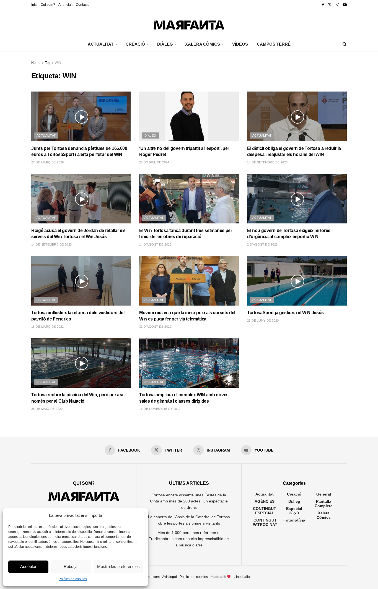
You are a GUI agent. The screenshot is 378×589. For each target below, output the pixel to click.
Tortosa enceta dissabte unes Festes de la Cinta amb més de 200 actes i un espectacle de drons (189, 501)
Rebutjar (71, 566)
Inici (34, 5)
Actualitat (46, 135)
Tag (47, 63)
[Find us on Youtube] (345, 5)
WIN (58, 63)
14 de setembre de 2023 (51, 244)
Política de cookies (73, 579)
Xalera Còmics (202, 44)
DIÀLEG (165, 44)
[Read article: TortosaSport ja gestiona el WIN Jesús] (297, 281)
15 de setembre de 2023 (267, 162)
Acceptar (28, 566)
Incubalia (243, 577)
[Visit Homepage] (189, 24)
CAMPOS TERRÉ (274, 44)
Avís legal (169, 577)
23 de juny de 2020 (263, 320)
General (323, 494)
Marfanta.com (149, 577)
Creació (294, 494)
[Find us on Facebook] (323, 5)
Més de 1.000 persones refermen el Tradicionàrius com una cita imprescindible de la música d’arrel (189, 538)
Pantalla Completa (324, 503)
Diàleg (150, 135)
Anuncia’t (65, 5)
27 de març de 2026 (47, 162)
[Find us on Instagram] (337, 5)
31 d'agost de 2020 (155, 326)
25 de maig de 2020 (47, 408)
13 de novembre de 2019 (160, 408)
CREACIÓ (135, 44)
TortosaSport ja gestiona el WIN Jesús (285, 312)
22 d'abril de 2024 (154, 162)
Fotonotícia (294, 520)
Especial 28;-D (294, 510)
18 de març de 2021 (47, 326)
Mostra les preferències (118, 566)
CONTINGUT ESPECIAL (264, 510)
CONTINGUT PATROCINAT (265, 522)
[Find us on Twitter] (330, 5)
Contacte (82, 5)
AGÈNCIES (265, 501)
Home (35, 63)
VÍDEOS (240, 44)
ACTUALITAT (100, 44)
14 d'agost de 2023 (155, 244)
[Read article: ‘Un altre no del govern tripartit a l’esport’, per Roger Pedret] (189, 116)
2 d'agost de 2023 (262, 244)
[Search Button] (345, 44)
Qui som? (48, 5)
